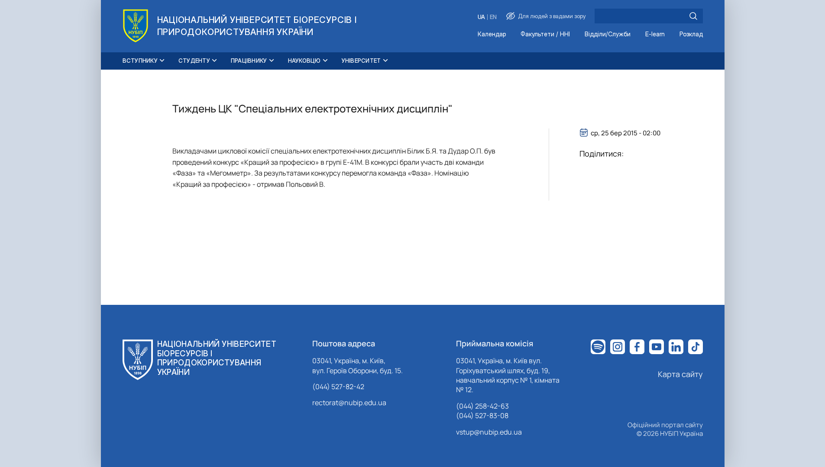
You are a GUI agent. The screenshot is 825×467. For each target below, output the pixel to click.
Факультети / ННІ (545, 34)
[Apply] (693, 16)
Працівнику (249, 60)
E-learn (655, 34)
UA (481, 17)
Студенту (194, 60)
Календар (492, 34)
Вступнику (140, 60)
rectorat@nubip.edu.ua (349, 402)
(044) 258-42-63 (482, 406)
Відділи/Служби (608, 34)
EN (493, 17)
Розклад (691, 34)
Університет (361, 60)
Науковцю (304, 60)
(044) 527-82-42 (338, 386)
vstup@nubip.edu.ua (489, 432)
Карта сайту (680, 374)
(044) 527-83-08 (482, 415)
